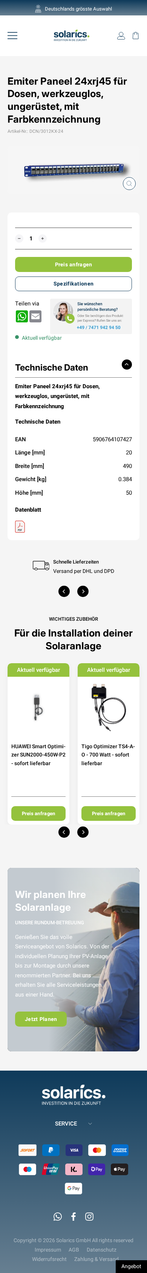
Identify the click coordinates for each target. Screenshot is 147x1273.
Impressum (48, 1249)
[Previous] (64, 591)
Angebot (131, 1266)
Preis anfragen (73, 264)
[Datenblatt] (73, 527)
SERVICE (66, 1123)
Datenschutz (101, 1249)
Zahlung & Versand (96, 1259)
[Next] (83, 591)
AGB (74, 1249)
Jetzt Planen (41, 1019)
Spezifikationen (73, 283)
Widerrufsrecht (49, 1259)
